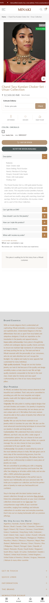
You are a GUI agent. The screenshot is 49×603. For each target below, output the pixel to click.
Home (4, 17)
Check (40, 106)
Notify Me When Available (24, 149)
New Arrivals (38, 496)
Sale (27, 502)
